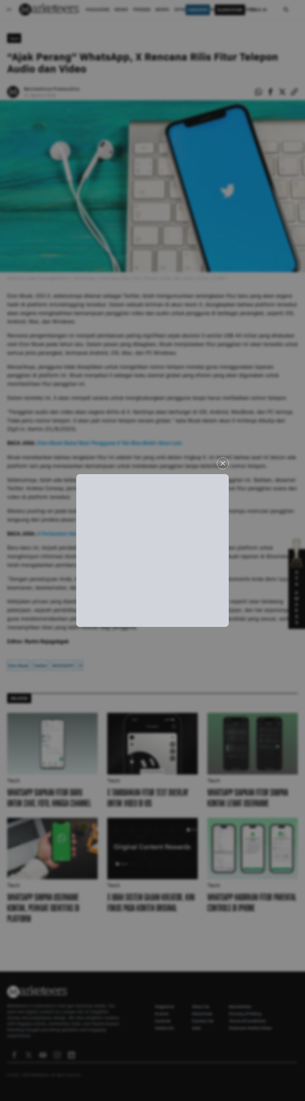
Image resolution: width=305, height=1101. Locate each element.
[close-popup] (223, 463)
